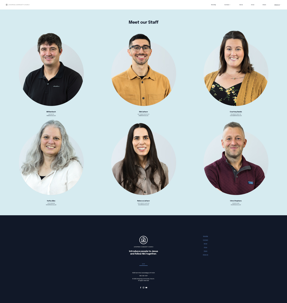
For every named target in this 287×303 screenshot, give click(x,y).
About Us (205, 255)
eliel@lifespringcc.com (143, 115)
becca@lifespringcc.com (143, 204)
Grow (252, 5)
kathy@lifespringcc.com (51, 204)
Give (143, 264)
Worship (213, 5)
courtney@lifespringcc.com (236, 115)
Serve (241, 5)
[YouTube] (146, 287)
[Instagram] (143, 287)
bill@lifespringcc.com (51, 115)
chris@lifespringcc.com (236, 204)
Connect (205, 240)
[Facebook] (141, 287)
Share (264, 5)
